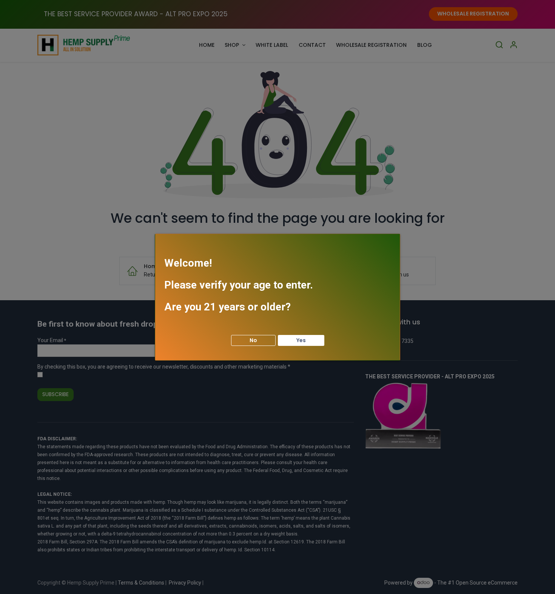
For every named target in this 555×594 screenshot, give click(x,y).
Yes (301, 340)
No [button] (253, 340)
